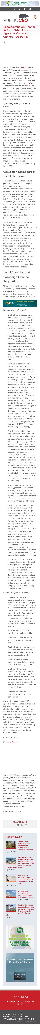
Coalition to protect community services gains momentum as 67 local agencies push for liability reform (20, 910)
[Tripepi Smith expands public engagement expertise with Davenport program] (11, 845)
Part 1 (25, 67)
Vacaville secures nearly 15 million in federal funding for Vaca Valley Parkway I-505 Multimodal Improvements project (20, 862)
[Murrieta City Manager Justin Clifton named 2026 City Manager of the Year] (11, 878)
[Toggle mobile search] (35, 18)
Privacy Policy (23, 1016)
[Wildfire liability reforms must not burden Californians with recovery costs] (11, 894)
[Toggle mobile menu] (35, 16)
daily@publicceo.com (10, 1016)
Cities (20, 812)
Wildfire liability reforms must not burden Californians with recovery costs (25, 894)
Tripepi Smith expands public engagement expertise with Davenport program (25, 845)
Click (31, 83)
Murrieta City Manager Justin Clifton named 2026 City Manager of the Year (25, 879)
